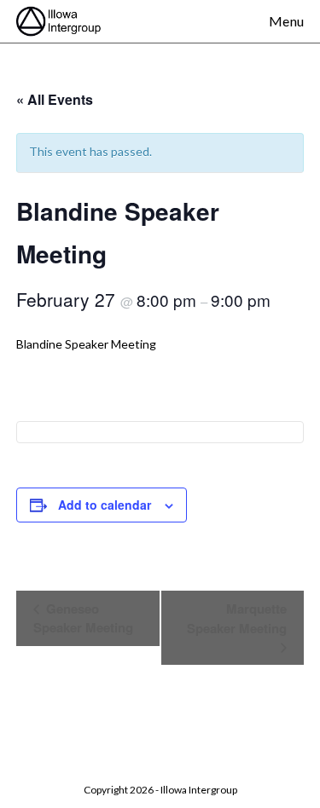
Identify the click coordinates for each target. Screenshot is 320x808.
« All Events (54, 99)
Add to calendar (104, 504)
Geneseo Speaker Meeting (83, 618)
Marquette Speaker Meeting (237, 618)
